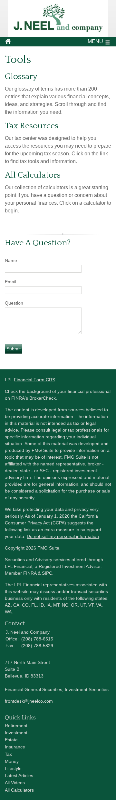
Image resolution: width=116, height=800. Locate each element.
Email (10, 281)
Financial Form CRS (34, 379)
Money (12, 761)
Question (14, 303)
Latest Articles (19, 775)
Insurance (15, 746)
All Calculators (33, 175)
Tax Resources (31, 126)
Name (11, 260)
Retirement (16, 725)
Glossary (21, 76)
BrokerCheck (42, 398)
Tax (8, 754)
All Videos (15, 782)
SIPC (47, 573)
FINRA (29, 573)
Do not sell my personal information (63, 536)
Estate (11, 739)
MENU (95, 41)
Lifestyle (13, 768)
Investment (16, 732)
